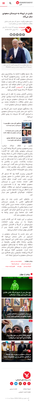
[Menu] (3, 3)
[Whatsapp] (20, 34)
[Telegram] (16, 383)
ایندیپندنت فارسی (22, 28)
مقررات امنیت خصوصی (25, 392)
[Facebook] (23, 34)
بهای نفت (19, 266)
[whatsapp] (11, 383)
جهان (22, 274)
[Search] (10, 3)
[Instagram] (20, 383)
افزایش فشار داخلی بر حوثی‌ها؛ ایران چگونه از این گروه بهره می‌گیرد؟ (19, 336)
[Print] (11, 34)
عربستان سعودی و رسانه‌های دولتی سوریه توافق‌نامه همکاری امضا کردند (19, 315)
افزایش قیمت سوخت (10, 266)
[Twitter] (17, 34)
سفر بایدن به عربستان (26, 264)
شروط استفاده (27, 389)
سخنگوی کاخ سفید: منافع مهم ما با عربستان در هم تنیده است (12, 124)
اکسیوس (19, 87)
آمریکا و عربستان (27, 266)
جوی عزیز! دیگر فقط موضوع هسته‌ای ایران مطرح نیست (14, 139)
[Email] (14, 34)
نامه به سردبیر (13, 389)
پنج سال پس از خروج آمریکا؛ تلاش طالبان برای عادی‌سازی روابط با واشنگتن (17, 293)
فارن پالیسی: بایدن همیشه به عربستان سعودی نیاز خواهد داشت (12, 132)
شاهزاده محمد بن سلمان (16, 261)
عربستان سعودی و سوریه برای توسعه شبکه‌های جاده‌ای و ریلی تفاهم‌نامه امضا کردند (17, 356)
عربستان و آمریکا (15, 264)
